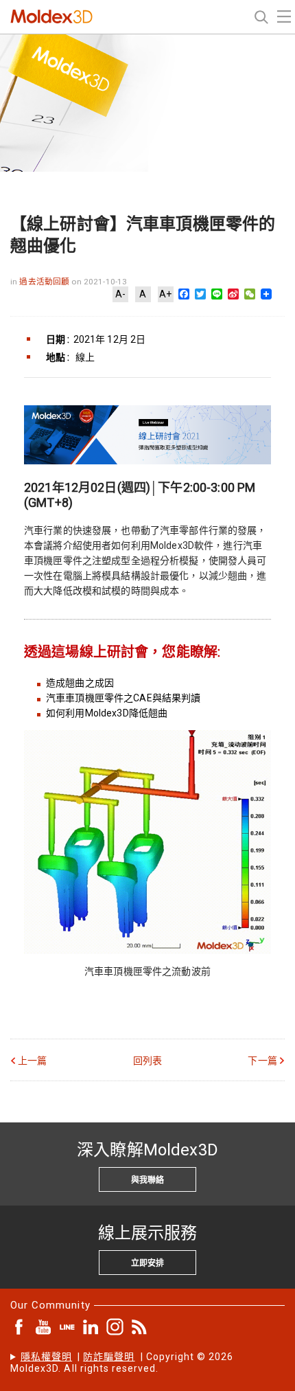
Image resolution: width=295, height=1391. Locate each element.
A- (120, 294)
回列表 (147, 1060)
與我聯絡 (147, 1180)
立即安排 (147, 1263)
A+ (165, 294)
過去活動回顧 (45, 281)
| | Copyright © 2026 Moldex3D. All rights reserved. (122, 1362)
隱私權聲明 (46, 1356)
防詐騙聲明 (108, 1356)
